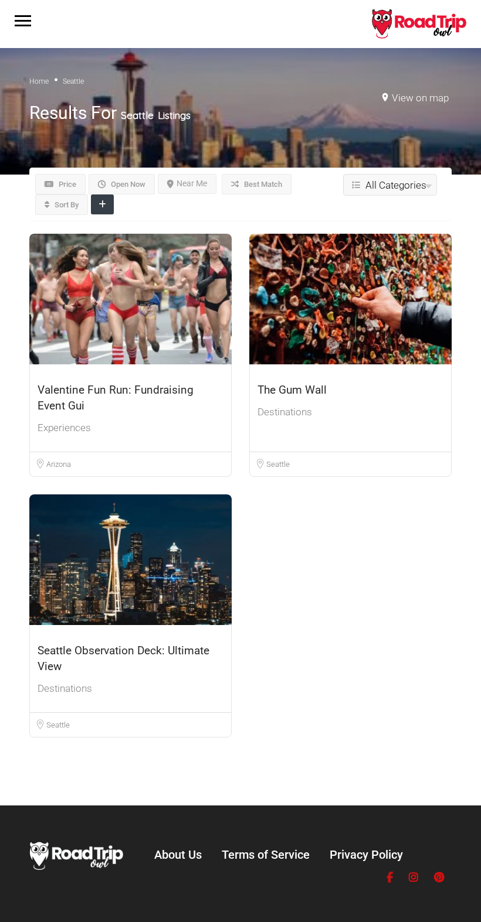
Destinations (285, 412)
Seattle (278, 464)
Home (39, 81)
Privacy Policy (366, 855)
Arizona (58, 464)
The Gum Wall (292, 390)
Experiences (64, 427)
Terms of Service (266, 855)
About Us (178, 855)
